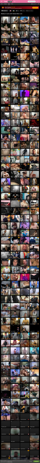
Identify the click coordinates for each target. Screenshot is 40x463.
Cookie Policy (9, 461)
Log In (37, 1)
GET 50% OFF (35, 7)
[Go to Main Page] (8, 1)
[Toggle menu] (1, 1)
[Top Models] (14, 1)
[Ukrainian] (13, 11)
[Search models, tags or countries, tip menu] (38, 4)
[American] (10, 11)
